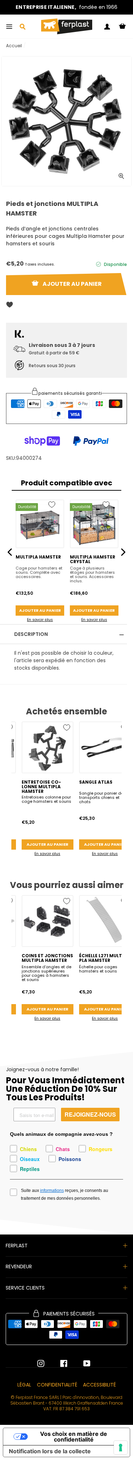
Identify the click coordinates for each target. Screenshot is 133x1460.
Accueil (14, 46)
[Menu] (9, 26)
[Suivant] (123, 552)
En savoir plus (40, 619)
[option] (66, 7)
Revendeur (19, 1266)
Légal (24, 1384)
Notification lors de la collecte (50, 1451)
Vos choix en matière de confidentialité (73, 1436)
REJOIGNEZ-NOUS (90, 1114)
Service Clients (25, 1287)
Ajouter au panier (40, 610)
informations (52, 1190)
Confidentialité (57, 1384)
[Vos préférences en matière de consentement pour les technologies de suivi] (120, 1447)
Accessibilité (99, 1384)
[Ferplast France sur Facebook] (58, 1363)
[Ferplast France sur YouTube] (81, 1363)
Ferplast (17, 1245)
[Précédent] (10, 552)
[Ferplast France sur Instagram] (40, 1363)
